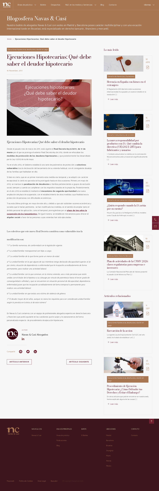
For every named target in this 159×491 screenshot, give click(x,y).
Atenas (108, 460)
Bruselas (109, 445)
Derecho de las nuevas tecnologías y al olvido (124, 200)
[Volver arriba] (151, 421)
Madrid (108, 435)
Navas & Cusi (36, 435)
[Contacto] (155, 219)
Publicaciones (62, 440)
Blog (102, 5)
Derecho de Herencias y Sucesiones (121, 76)
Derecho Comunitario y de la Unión (121, 135)
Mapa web (10, 481)
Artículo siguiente (79, 362)
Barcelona (110, 440)
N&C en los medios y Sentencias (78, 5)
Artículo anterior (19, 362)
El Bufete (84, 435)
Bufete (43, 5)
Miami (108, 455)
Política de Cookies (26, 481)
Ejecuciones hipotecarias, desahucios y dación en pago (28, 49)
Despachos (55, 5)
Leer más (114, 99)
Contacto (113, 5)
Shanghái (109, 450)
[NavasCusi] (6, 5)
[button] (35, 5)
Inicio (9, 39)
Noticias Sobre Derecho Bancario (120, 256)
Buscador (54, 481)
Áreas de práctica (25, 5)
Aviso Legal (42, 481)
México (108, 466)
